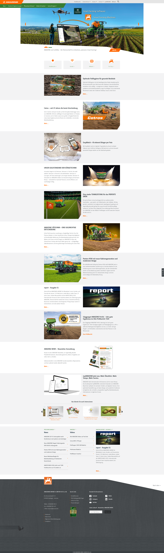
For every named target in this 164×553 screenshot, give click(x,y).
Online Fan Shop (75, 500)
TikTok (110, 495)
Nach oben (156, 485)
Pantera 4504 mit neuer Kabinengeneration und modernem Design (55, 451)
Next (122, 411)
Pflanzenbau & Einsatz (29, 5)
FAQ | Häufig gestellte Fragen (77, 498)
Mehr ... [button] (85, 94)
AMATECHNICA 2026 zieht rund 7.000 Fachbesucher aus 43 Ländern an (53, 466)
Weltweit (114, 1)
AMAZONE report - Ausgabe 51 (104, 429)
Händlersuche (77, 1)
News (4, 5)
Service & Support (52, 5)
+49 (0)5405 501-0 (52, 503)
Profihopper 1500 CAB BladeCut (78, 445)
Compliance (47, 521)
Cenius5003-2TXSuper (75, 440)
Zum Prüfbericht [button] (87, 334)
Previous (41, 411)
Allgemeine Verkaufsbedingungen (52, 518)
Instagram (94, 499)
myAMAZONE (108, 1)
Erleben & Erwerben (40, 5)
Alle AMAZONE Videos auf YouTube (79, 436)
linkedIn (110, 499)
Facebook (94, 495)
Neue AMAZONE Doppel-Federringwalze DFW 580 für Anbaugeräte (54, 444)
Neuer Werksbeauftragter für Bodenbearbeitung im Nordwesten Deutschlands (53, 459)
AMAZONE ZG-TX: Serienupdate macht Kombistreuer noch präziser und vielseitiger (55, 437)
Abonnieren (107, 511)
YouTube (94, 502)
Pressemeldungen (49, 429)
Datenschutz (48, 516)
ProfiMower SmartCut (75, 453)
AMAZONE (72, 429)
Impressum (47, 514)
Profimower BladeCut (75, 449)
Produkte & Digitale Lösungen (15, 5)
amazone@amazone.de (53, 508)
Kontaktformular (74, 495)
